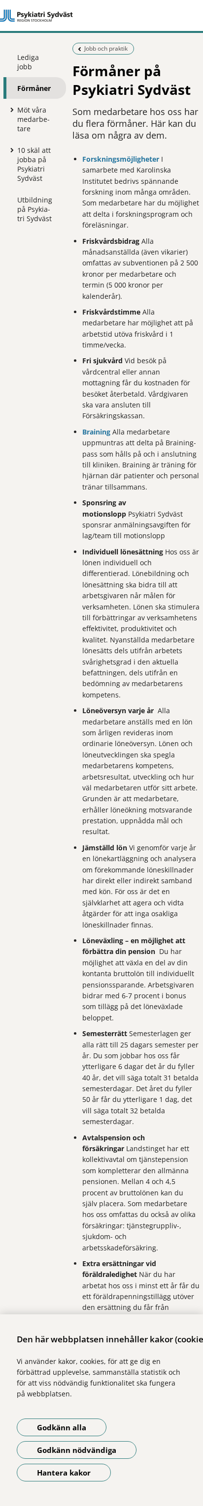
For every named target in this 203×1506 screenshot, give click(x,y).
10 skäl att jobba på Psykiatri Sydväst (34, 164)
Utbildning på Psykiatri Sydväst (34, 209)
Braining (96, 431)
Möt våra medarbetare (33, 119)
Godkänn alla (61, 1427)
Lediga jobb (28, 62)
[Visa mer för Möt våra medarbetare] (9, 109)
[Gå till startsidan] (101, 15)
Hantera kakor (64, 1472)
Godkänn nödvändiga (76, 1450)
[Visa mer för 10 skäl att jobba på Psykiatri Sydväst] (9, 150)
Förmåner (34, 88)
